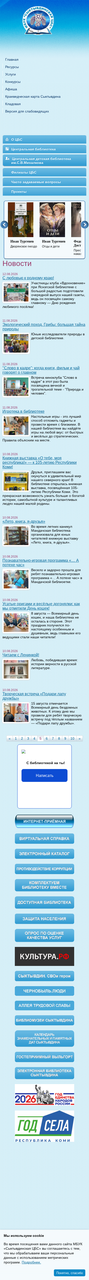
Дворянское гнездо (23, 244)
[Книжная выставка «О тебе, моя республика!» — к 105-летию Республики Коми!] (16, 481)
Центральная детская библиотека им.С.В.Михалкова (41, 161)
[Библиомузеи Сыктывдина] (44, 1020)
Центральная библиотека (33, 149)
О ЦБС (16, 139)
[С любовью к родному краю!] (16, 292)
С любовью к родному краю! (28, 278)
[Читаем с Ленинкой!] (16, 669)
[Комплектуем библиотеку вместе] (44, 885)
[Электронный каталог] (44, 853)
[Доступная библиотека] (44, 902)
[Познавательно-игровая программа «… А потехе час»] (16, 579)
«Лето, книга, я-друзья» (23, 521)
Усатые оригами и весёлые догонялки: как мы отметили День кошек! (41, 606)
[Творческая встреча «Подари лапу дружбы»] (16, 712)
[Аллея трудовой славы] (44, 1005)
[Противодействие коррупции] (44, 869)
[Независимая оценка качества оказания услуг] (44, 935)
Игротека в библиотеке (23, 411)
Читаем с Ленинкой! (20, 655)
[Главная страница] (44, 27)
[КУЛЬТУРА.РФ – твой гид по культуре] (44, 956)
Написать (44, 775)
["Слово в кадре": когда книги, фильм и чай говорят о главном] (16, 386)
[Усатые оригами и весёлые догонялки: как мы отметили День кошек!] (16, 622)
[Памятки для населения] (44, 918)
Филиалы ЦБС (23, 172)
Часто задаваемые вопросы (36, 182)
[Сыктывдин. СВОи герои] (44, 976)
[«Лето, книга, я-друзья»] (16, 535)
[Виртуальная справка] (44, 838)
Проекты (18, 191)
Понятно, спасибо (69, 1272)
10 (72, 738)
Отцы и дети (54, 244)
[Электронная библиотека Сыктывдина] (44, 1073)
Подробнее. (31, 1262)
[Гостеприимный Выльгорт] (44, 1057)
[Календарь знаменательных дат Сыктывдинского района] (44, 1038)
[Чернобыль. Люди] (44, 991)
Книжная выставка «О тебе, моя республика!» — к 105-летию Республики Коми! (39, 462)
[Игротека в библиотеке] (16, 425)
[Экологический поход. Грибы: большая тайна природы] (16, 343)
